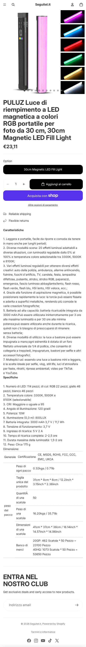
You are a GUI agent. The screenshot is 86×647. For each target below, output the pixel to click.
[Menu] (4, 4)
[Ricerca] (13, 4)
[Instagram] (36, 640)
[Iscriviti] (77, 605)
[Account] (72, 4)
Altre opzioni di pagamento (43, 205)
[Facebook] (29, 640)
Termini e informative (43, 631)
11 (61, 90)
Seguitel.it (35, 623)
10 (58, 90)
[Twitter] (57, 640)
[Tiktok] (50, 640)
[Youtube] (43, 640)
